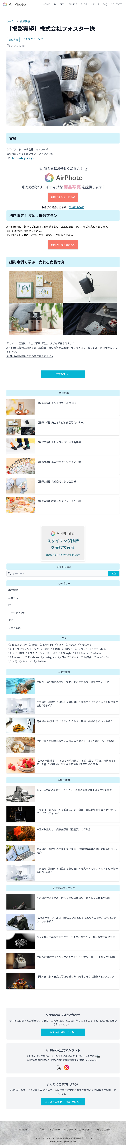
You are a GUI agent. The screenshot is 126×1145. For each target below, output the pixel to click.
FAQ (105, 4)
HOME (46, 4)
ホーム (10, 21)
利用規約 (22, 1129)
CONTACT (116, 4)
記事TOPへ (62, 374)
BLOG (84, 4)
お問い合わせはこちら (63, 197)
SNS (10, 620)
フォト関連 (14, 627)
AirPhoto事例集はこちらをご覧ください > (29, 356)
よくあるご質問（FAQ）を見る (62, 1101)
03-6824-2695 (76, 207)
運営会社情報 (103, 1129)
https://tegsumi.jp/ (23, 158)
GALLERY (58, 4)
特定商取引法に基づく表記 (76, 1129)
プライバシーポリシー (49, 1129)
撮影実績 (25, 21)
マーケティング (16, 612)
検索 (113, 573)
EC (9, 605)
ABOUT (95, 4)
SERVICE (72, 4)
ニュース (13, 597)
